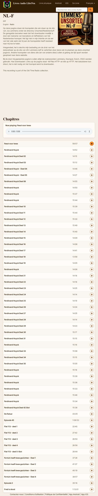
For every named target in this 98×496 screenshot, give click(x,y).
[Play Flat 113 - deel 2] (92, 433)
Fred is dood (9, 489)
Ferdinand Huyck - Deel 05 (15, 175)
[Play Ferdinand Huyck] (92, 150)
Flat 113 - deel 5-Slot (13, 451)
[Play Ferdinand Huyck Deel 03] (92, 162)
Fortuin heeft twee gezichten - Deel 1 (20, 458)
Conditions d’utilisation (34, 494)
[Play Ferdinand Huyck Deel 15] (92, 238)
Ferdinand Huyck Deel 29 (15, 326)
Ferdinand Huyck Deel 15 (15, 238)
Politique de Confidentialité (56, 494)
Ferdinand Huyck (11, 150)
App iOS (84, 494)
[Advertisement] (49, 95)
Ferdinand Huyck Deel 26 (15, 307)
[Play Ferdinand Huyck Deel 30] (92, 332)
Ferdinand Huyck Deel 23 (15, 288)
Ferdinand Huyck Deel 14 (15, 231)
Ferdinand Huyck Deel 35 (15, 363)
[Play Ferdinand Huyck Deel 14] (92, 232)
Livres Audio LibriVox (24, 3)
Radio (12, 24)
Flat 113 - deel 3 (11, 439)
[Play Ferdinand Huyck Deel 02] (92, 156)
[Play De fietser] (92, 414)
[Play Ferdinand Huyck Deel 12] (92, 219)
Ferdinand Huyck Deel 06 (15, 181)
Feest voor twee (11, 144)
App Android (74, 494)
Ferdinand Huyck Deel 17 (14, 250)
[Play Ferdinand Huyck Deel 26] (92, 307)
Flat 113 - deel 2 (11, 433)
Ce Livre (75, 3)
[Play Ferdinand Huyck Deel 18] (92, 257)
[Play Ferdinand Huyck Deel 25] (92, 301)
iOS (66, 3)
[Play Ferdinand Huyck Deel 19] (92, 263)
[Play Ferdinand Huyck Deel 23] (92, 288)
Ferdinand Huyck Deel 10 (15, 206)
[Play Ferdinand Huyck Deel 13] (92, 225)
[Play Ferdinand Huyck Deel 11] (92, 213)
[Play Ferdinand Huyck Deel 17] (92, 250)
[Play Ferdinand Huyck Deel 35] (92, 364)
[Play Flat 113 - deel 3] (92, 439)
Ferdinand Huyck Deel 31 (15, 338)
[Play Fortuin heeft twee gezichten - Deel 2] (92, 464)
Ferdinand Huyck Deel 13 (15, 225)
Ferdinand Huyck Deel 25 (15, 301)
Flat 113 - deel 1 (10, 426)
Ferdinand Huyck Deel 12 (15, 219)
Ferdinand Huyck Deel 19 (15, 263)
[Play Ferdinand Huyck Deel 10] (92, 206)
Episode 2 (8, 483)
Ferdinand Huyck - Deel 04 (15, 169)
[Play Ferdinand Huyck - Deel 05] (92, 175)
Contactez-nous (16, 494)
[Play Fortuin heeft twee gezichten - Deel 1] (92, 458)
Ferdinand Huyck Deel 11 (14, 213)
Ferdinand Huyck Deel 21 (15, 275)
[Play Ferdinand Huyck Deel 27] (92, 313)
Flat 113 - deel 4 (11, 445)
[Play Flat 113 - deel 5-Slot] (92, 452)
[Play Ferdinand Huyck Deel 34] (92, 357)
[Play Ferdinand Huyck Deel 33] (92, 351)
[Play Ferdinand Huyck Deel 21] (92, 276)
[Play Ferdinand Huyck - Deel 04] (92, 169)
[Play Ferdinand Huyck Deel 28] (92, 320)
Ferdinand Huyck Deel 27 (15, 313)
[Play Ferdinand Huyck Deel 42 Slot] (92, 408)
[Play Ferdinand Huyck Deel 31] (92, 338)
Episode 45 (9, 420)
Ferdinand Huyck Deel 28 (15, 319)
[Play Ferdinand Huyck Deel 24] (92, 294)
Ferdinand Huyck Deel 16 (15, 244)
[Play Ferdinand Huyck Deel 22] (92, 282)
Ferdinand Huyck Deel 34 (15, 357)
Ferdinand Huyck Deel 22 (15, 282)
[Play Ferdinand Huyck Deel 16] (92, 244)
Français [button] (90, 3)
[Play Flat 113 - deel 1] (92, 426)
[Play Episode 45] (92, 420)
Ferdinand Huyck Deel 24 (15, 294)
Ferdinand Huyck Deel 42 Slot (17, 407)
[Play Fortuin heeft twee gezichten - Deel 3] (92, 470)
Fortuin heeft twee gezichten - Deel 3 (20, 470)
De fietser (8, 414)
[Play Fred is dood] (92, 489)
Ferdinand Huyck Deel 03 (15, 162)
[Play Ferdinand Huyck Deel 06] (92, 181)
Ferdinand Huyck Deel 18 (15, 257)
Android (58, 3)
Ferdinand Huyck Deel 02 (15, 156)
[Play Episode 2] (92, 483)
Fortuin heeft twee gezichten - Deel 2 (20, 464)
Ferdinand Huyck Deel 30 (15, 332)
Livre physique (45, 3)
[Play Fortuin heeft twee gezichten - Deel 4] (92, 477)
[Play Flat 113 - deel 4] (92, 445)
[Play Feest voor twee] (92, 144)
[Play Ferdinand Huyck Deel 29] (92, 326)
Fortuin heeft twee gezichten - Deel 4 (20, 477)
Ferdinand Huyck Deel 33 (15, 351)
